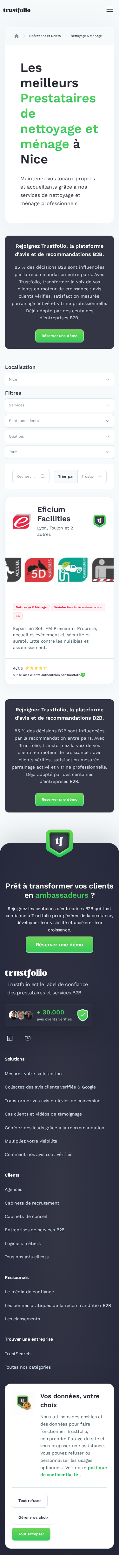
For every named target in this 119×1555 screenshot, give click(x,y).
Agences (13, 1189)
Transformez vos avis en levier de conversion (53, 1100)
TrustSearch (17, 1353)
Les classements (22, 1318)
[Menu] (110, 10)
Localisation (20, 367)
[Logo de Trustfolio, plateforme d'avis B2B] (16, 10)
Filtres (13, 393)
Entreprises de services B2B (34, 1229)
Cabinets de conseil (26, 1216)
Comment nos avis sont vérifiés (38, 1154)
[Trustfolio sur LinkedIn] (10, 1038)
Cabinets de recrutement (32, 1203)
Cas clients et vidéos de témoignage (43, 1113)
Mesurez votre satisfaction (33, 1073)
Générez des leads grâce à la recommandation (54, 1127)
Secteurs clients (24, 420)
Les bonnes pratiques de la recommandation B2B (58, 1305)
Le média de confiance (29, 1291)
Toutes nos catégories (28, 1367)
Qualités (16, 436)
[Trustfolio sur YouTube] (28, 1038)
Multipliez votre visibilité (31, 1141)
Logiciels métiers (23, 1243)
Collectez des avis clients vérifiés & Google (50, 1086)
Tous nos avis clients (27, 1256)
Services (16, 405)
